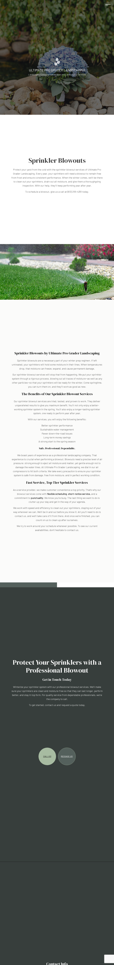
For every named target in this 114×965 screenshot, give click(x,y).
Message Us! (67, 756)
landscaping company (79, 455)
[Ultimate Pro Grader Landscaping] (57, 61)
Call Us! (47, 756)
